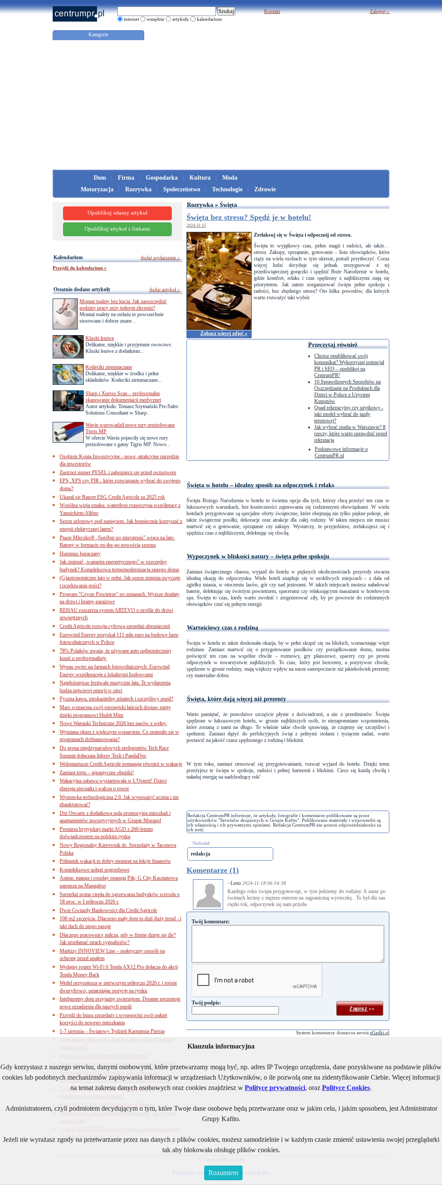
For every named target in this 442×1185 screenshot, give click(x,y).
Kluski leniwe (99, 338)
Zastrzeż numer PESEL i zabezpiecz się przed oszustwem (118, 472)
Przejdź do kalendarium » (80, 267)
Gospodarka (162, 177)
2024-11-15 (196, 225)
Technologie (227, 189)
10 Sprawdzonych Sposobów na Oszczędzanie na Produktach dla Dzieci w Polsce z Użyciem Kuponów (347, 391)
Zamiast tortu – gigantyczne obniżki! (97, 773)
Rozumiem (223, 1172)
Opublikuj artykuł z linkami (117, 229)
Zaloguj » (379, 11)
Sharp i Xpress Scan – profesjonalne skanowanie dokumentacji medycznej (123, 396)
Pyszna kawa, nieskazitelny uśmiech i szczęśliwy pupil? (116, 699)
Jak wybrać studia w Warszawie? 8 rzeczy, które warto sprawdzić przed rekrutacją (350, 433)
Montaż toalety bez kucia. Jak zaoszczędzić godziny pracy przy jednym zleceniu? (123, 304)
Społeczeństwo (181, 189)
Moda (229, 177)
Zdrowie (265, 189)
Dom (100, 177)
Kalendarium (68, 257)
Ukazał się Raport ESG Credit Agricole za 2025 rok (112, 497)
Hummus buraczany (80, 554)
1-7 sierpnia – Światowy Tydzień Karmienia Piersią (112, 1031)
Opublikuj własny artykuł (118, 213)
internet (131, 19)
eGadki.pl (379, 1032)
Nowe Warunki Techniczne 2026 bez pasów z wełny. (113, 723)
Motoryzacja (97, 189)
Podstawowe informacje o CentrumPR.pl (341, 452)
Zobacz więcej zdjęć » (223, 333)
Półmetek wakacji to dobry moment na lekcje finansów (115, 861)
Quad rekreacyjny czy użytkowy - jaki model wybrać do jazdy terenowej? (348, 414)
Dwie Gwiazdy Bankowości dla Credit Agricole (108, 910)
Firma (126, 177)
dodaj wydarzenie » (160, 257)
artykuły (180, 19)
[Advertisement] (221, 104)
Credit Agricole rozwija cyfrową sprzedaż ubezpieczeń (115, 626)
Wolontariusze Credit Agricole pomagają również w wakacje (121, 764)
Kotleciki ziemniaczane (108, 367)
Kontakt (272, 11)
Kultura (200, 177)
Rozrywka (138, 189)
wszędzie (155, 19)
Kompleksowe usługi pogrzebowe (94, 870)
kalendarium (209, 19)
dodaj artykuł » (164, 289)
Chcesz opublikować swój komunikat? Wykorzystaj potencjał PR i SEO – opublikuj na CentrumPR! (349, 365)
